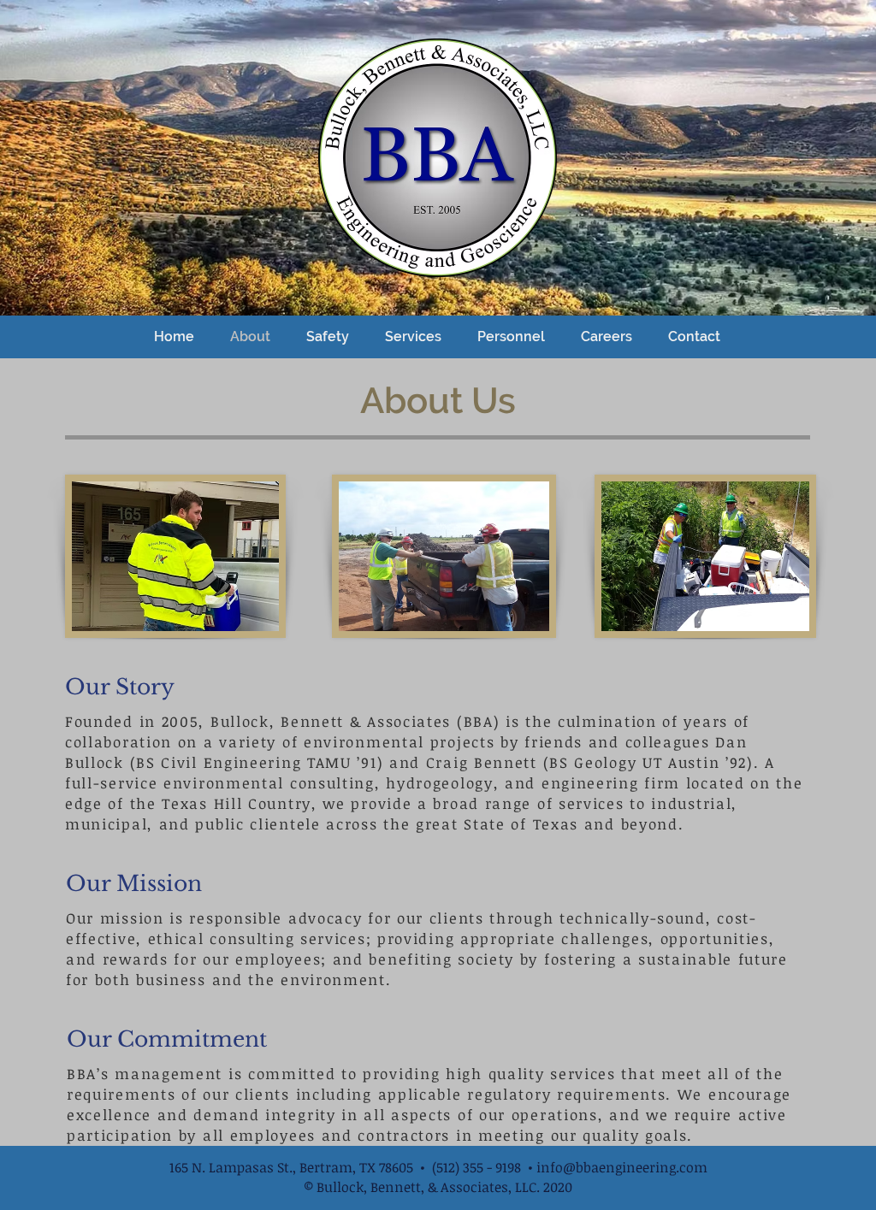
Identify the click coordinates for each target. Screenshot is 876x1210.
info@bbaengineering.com (621, 1167)
